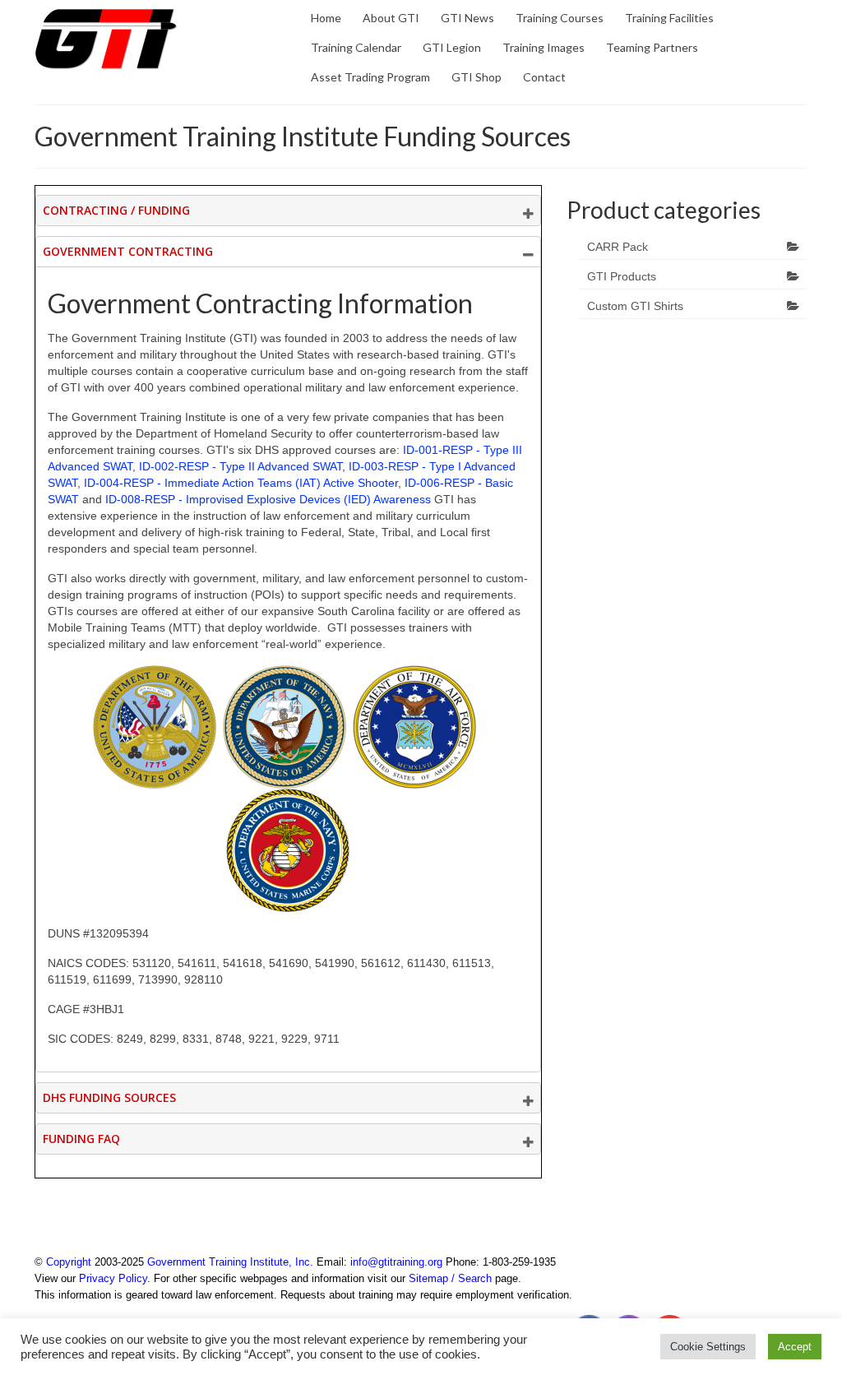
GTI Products (621, 276)
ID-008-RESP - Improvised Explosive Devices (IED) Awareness (268, 499)
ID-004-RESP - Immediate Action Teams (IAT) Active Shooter (241, 482)
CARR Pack (617, 246)
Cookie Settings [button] (708, 1346)
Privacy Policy (113, 1278)
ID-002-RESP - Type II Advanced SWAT (240, 466)
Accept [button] (795, 1346)
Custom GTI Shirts (635, 305)
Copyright (68, 1262)
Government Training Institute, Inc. (230, 1262)
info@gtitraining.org (396, 1262)
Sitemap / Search (450, 1278)
